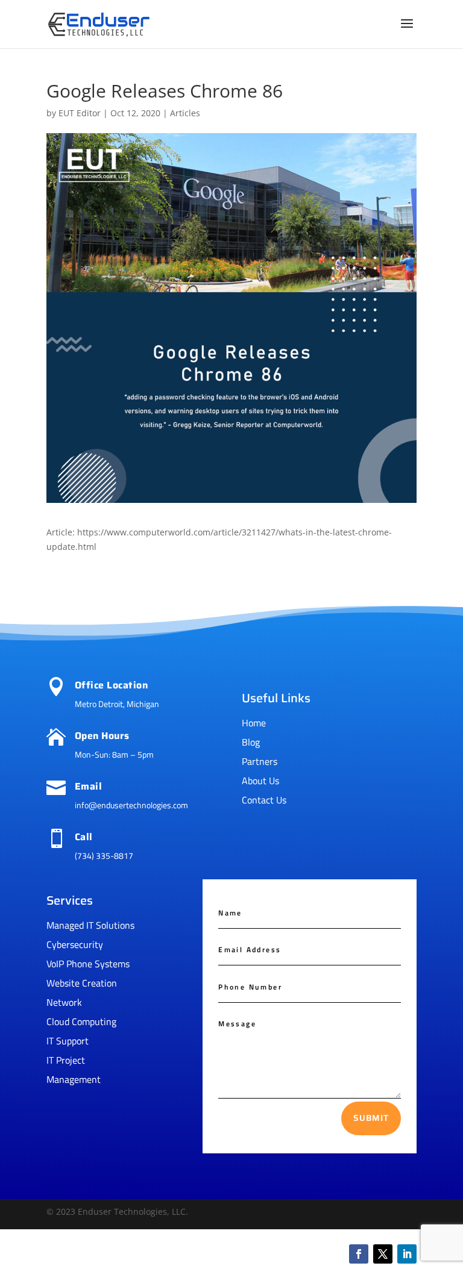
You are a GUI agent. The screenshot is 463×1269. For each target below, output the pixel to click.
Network (64, 1002)
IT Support (67, 1041)
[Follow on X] (382, 1254)
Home (254, 723)
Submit (371, 1117)
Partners (259, 761)
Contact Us (264, 800)
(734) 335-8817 (104, 855)
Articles (185, 113)
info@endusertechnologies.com (131, 805)
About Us (260, 780)
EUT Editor (79, 113)
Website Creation (81, 983)
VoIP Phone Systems (88, 963)
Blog (251, 742)
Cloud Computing (81, 1021)
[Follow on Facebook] (358, 1254)
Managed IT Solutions (90, 925)
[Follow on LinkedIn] (407, 1254)
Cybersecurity (74, 944)
